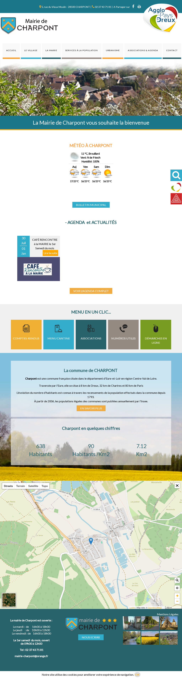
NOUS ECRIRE (91, 637)
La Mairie (51, 50)
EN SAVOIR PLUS (91, 408)
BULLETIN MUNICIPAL (91, 204)
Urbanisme (113, 50)
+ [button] (177, 595)
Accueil (11, 50)
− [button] (177, 601)
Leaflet (132, 607)
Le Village (31, 50)
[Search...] (177, 580)
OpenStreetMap (155, 607)
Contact (172, 50)
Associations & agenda (143, 50)
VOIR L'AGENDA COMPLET (91, 291)
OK (137, 674)
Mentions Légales (167, 614)
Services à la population (81, 50)
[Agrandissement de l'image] (132, 628)
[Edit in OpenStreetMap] (163, 607)
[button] (177, 485)
